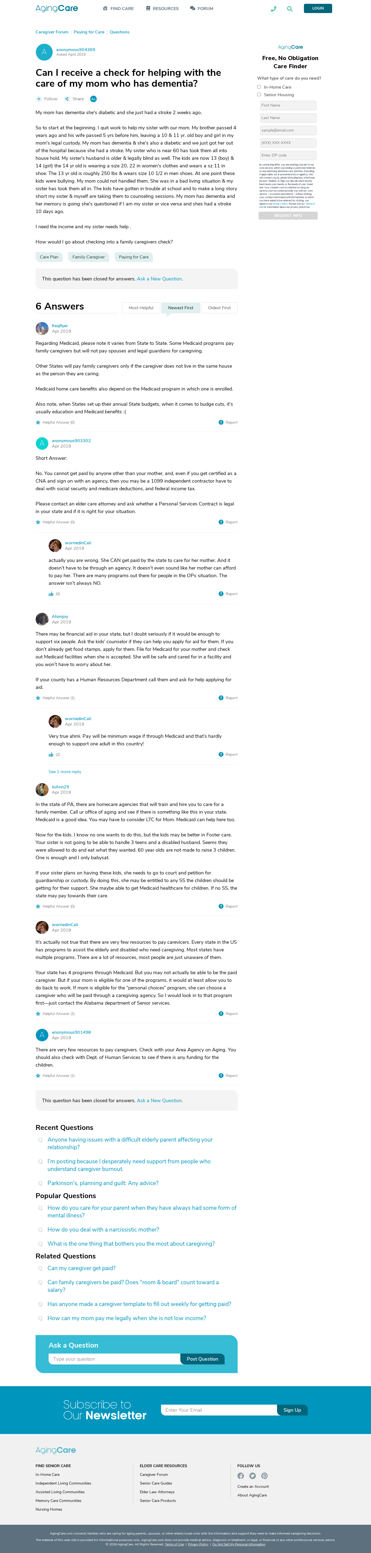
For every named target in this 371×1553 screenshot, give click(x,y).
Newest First (180, 308)
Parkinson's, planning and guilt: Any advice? (103, 1183)
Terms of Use (174, 1544)
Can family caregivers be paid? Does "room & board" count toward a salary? (133, 1286)
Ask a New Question (159, 279)
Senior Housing (279, 95)
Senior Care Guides (156, 1483)
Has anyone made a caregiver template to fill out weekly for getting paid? (139, 1304)
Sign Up (292, 1410)
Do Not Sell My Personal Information (238, 1544)
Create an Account (253, 1486)
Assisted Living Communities (60, 1492)
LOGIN (318, 8)
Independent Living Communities (63, 1483)
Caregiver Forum (154, 1474)
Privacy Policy (280, 203)
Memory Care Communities (58, 1500)
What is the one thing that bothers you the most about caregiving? (131, 1244)
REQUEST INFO (288, 215)
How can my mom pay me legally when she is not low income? (127, 1318)
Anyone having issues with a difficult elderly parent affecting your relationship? (130, 1143)
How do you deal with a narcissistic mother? (103, 1229)
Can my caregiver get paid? (81, 1268)
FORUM (205, 9)
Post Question (202, 1359)
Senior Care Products (158, 1500)
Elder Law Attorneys (157, 1492)
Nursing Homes (49, 1509)
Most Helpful (141, 308)
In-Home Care (277, 87)
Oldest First (219, 308)
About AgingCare (252, 1495)
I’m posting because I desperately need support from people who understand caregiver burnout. (129, 1165)
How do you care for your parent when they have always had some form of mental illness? (142, 1211)
